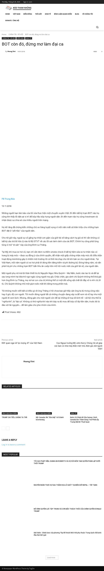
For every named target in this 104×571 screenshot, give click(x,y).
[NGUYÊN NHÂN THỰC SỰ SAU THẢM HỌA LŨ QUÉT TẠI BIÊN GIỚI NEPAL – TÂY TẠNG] (17, 494)
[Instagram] (89, 2)
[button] (97, 27)
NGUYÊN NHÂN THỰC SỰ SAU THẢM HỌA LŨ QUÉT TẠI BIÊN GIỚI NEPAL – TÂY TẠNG (65, 485)
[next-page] (7, 428)
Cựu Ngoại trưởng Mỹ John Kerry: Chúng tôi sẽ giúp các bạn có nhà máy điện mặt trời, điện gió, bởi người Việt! (78, 346)
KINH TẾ (28, 38)
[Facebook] (85, 2)
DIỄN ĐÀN (20, 38)
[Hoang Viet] (3, 51)
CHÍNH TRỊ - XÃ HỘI (16, 34)
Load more (51, 557)
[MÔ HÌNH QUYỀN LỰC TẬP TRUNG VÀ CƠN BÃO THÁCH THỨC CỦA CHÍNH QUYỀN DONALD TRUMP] (17, 518)
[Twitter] (93, 2)
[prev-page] (3, 428)
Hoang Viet (11, 51)
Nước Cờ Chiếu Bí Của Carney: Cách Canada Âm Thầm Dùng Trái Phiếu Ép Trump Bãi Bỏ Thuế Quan (84, 419)
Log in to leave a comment (13, 444)
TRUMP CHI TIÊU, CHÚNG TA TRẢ (14, 417)
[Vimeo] (96, 2)
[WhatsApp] (39, 58)
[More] (46, 58)
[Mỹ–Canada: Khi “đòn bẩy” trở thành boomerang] (52, 403)
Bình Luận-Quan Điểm (10, 413)
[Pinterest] (33, 58)
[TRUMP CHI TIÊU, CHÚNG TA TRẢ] (18, 403)
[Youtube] (100, 2)
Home (4, 34)
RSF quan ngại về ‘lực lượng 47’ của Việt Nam (22, 343)
